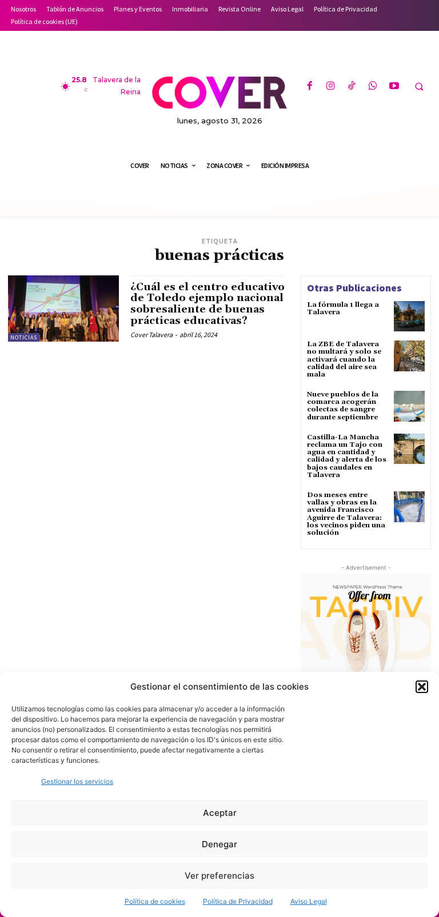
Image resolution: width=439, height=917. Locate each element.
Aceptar (220, 812)
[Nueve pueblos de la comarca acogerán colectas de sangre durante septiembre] (409, 406)
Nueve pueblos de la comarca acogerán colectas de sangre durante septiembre (342, 406)
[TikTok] (352, 86)
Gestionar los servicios (77, 781)
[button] (422, 686)
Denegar (219, 844)
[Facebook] (309, 86)
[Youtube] (394, 86)
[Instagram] (330, 86)
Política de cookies (155, 901)
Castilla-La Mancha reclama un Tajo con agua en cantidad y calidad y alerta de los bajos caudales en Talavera (346, 456)
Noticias (23, 337)
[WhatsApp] (373, 86)
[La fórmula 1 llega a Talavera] (409, 316)
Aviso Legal (308, 901)
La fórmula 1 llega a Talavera (343, 309)
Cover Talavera (151, 334)
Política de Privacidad (238, 901)
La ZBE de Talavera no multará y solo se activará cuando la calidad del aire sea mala (344, 359)
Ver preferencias (219, 875)
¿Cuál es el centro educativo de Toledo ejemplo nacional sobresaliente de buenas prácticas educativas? (207, 304)
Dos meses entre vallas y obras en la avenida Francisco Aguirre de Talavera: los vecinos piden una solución (346, 514)
